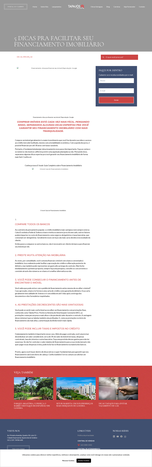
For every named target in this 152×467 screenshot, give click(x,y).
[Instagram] (125, 436)
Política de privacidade (86, 435)
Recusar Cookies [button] (68, 460)
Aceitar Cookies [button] (83, 460)
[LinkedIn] (114, 436)
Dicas (19, 57)
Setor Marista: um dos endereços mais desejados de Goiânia (74, 404)
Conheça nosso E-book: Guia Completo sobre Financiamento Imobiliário (53, 165)
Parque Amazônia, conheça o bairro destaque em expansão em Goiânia (32, 405)
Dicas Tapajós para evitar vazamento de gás (113, 404)
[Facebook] (121, 436)
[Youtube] (117, 436)
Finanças (27, 57)
